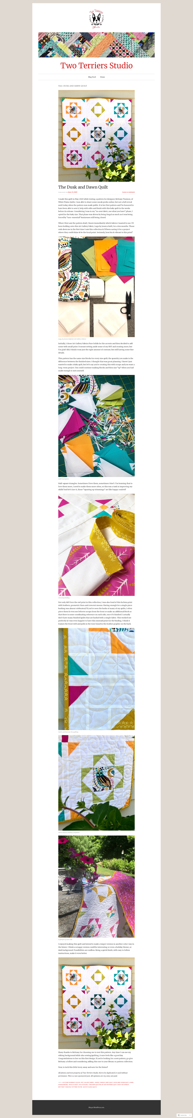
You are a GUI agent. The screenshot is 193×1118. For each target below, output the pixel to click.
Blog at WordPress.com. (96, 1107)
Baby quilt (109, 1082)
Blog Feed (92, 77)
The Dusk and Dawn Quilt (83, 187)
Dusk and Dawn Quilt (121, 1082)
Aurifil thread (100, 1082)
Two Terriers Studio (96, 65)
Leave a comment (128, 192)
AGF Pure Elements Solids (71, 1082)
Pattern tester (77, 1087)
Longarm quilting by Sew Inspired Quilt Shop (105, 1084)
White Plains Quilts (90, 1087)
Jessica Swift (73, 1084)
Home (102, 77)
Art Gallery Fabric (87, 1082)
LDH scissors (83, 1084)
